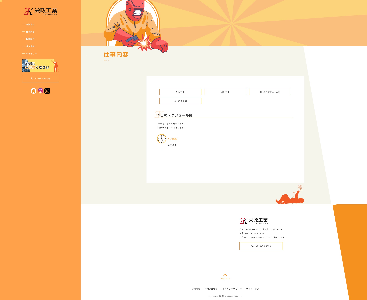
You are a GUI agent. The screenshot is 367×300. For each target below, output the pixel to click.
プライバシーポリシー (231, 289)
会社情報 (196, 289)
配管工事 (180, 91)
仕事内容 (30, 31)
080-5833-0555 (41, 78)
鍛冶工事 (225, 91)
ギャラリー (31, 53)
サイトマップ (252, 289)
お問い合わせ (211, 289)
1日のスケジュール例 (270, 91)
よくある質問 (180, 100)
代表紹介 (30, 39)
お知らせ (30, 24)
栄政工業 (221, 296)
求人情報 (30, 46)
